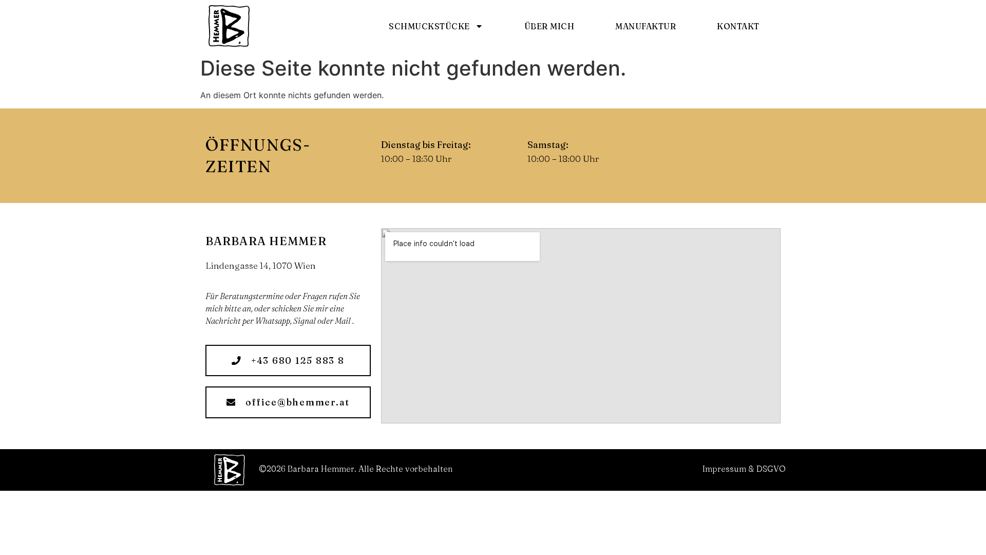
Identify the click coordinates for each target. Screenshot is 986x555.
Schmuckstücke (429, 26)
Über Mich (549, 26)
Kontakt (738, 26)
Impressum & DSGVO (744, 469)
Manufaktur (645, 26)
